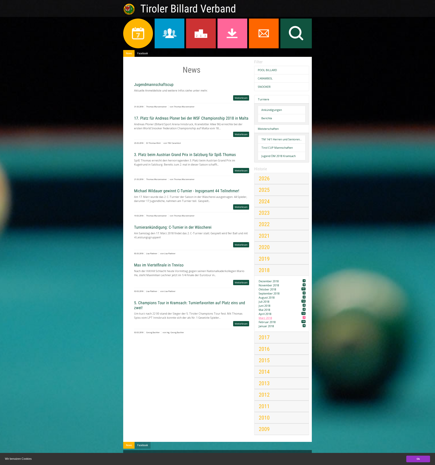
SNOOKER (264, 87)
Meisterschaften (268, 129)
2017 (264, 337)
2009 (264, 429)
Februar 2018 (282, 322)
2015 (264, 360)
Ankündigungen (271, 110)
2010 (264, 417)
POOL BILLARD (267, 70)
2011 (264, 406)
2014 (264, 372)
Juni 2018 (282, 306)
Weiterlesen (241, 98)
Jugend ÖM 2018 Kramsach (278, 156)
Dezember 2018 (282, 281)
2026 (264, 178)
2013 (264, 383)
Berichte (266, 118)
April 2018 (282, 314)
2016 (264, 349)
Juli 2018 (282, 302)
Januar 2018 (282, 326)
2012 (264, 394)
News (129, 53)
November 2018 (282, 285)
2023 (264, 213)
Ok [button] (418, 459)
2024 (264, 201)
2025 (264, 190)
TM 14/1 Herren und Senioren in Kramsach (281, 139)
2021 (264, 236)
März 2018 (282, 318)
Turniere (263, 99)
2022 (264, 224)
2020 (264, 247)
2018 (264, 270)
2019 (264, 259)
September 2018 (282, 293)
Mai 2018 (282, 310)
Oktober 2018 (282, 289)
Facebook (142, 53)
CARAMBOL (265, 78)
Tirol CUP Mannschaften (277, 148)
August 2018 (282, 297)
